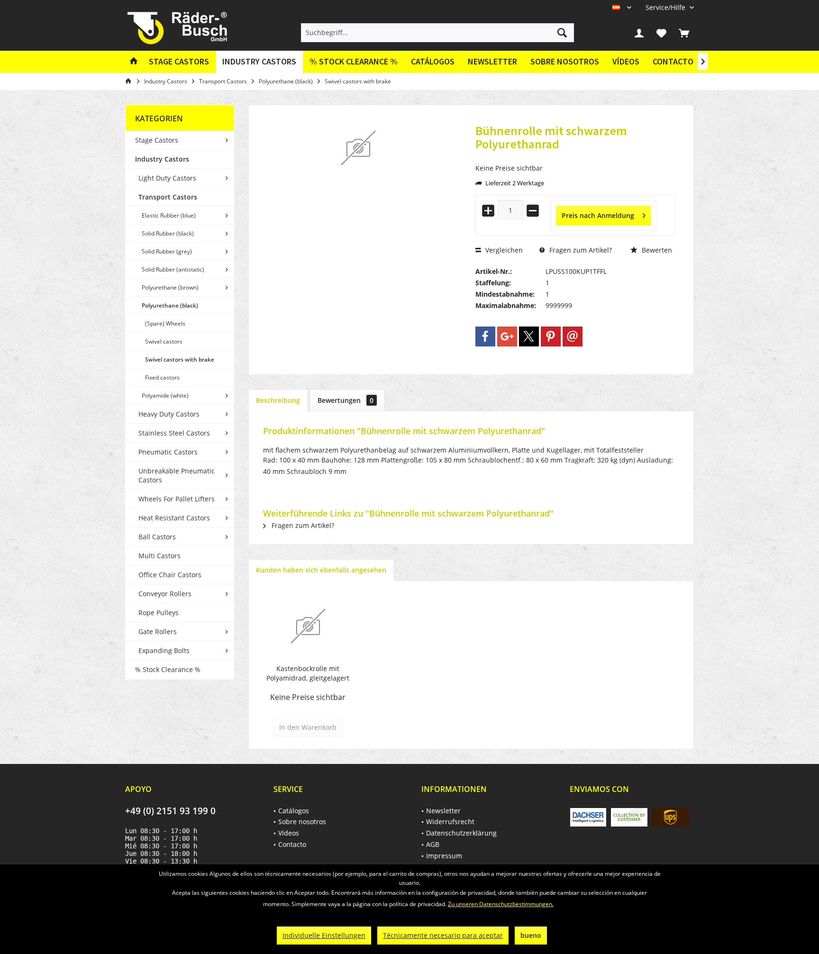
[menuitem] (666, 7)
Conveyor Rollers (164, 593)
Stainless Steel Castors (174, 432)
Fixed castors (162, 377)
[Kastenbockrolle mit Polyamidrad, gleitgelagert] (308, 626)
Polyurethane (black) (170, 305)
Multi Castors (159, 555)
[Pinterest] (551, 336)
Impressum (444, 855)
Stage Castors (156, 140)
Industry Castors (162, 159)
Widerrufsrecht (450, 821)
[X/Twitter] (529, 336)
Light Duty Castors (167, 177)
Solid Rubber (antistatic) (173, 269)
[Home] (133, 62)
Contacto (673, 61)
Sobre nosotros (564, 61)
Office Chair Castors (169, 574)
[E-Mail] (572, 336)
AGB (432, 844)
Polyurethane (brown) (170, 287)
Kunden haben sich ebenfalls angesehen (321, 569)
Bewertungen (345, 400)
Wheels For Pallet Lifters (176, 498)
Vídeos (625, 61)
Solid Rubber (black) (168, 233)
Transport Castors (167, 196)
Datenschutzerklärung (461, 832)
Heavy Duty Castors (169, 413)
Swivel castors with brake (179, 359)
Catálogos (433, 61)
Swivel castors (163, 341)
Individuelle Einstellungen (323, 935)
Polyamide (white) (165, 395)
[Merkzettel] (662, 32)
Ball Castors (157, 536)
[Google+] (507, 336)
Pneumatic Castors (168, 451)
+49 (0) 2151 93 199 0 (170, 811)
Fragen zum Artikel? (579, 249)
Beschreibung (278, 400)
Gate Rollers (157, 631)
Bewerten (656, 249)
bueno (530, 935)
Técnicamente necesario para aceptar (443, 935)
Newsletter (492, 61)
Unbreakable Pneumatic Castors (176, 475)
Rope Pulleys (158, 612)
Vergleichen (503, 249)
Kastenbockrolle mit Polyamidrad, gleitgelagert (307, 673)
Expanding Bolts (164, 650)
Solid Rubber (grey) (167, 251)
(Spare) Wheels (165, 323)
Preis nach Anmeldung (598, 215)
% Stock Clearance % (167, 669)
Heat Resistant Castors (174, 517)
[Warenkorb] (684, 32)
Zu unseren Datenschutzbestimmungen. (501, 904)
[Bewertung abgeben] (575, 156)
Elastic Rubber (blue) (169, 215)
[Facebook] (485, 336)
